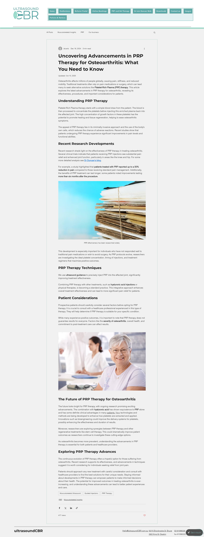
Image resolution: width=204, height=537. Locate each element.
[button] (161, 11)
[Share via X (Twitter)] (65, 508)
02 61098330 (179, 531)
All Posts (50, 32)
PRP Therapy (107, 493)
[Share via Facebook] (59, 508)
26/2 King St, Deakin (157, 534)
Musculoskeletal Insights (67, 32)
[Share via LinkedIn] (71, 508)
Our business (94, 32)
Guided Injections (91, 493)
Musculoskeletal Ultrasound (70, 493)
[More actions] (144, 48)
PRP (82, 32)
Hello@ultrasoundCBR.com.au (135, 531)
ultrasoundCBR (28, 531)
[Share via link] (77, 508)
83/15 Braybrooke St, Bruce (160, 531)
